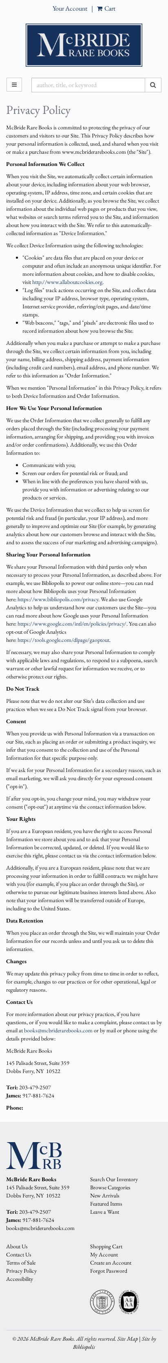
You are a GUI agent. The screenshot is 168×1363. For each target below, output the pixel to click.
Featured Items (106, 1203)
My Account (104, 1254)
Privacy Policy (21, 1270)
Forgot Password (108, 1270)
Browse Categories (110, 1187)
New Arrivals (104, 1195)
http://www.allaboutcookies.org (67, 282)
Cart (109, 8)
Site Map (127, 1338)
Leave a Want (104, 1211)
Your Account (70, 8)
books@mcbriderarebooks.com (58, 1030)
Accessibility (19, 1278)
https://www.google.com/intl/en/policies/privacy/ (72, 623)
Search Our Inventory (114, 1179)
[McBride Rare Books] (84, 45)
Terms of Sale (20, 1262)
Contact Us (18, 1254)
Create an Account (110, 1262)
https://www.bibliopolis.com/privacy (58, 599)
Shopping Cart (106, 1246)
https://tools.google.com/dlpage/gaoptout (63, 639)
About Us (17, 1246)
